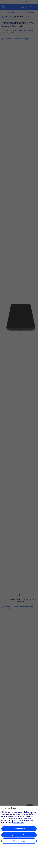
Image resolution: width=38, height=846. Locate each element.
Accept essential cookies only (19, 835)
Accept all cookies (19, 828)
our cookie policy (18, 822)
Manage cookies (19, 841)
